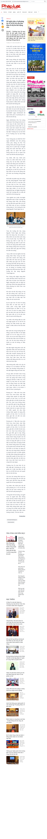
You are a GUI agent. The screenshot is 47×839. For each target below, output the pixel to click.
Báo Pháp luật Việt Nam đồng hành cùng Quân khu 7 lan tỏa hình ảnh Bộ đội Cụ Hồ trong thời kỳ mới (11, 548)
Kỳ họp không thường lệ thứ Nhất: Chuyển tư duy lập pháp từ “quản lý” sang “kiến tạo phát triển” (15, 658)
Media (14, 12)
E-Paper (30, 77)
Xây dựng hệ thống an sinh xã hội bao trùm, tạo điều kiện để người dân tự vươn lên (21, 580)
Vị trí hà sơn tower (35, 119)
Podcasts (24, 12)
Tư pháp (10, 12)
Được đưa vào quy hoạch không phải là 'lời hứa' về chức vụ (21, 569)
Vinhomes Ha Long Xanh (32, 126)
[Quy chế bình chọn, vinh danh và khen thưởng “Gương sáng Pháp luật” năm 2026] (36, 30)
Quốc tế (19, 12)
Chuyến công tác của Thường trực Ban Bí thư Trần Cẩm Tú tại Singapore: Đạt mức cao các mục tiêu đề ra (21, 557)
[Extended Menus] (38, 11)
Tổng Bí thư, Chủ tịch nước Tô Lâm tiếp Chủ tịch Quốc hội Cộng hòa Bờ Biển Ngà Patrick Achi (15, 622)
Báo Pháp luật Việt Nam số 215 (35, 103)
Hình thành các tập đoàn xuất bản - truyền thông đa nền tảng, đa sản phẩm (15, 720)
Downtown (39, 121)
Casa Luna (30, 124)
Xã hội (35, 12)
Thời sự (5, 12)
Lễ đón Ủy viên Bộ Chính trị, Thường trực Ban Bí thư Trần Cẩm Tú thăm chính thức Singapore (15, 604)
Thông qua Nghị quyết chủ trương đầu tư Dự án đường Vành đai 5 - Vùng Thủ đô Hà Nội (15, 752)
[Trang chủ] (1, 12)
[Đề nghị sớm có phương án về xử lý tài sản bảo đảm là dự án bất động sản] (6, 6)
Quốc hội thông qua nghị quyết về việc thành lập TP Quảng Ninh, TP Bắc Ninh (15, 704)
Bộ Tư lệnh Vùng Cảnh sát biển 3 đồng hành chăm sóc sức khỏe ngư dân (15, 736)
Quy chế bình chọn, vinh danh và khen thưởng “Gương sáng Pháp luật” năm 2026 (35, 39)
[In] (2, 30)
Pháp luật (30, 12)
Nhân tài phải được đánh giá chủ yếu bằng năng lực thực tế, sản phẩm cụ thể (15, 674)
